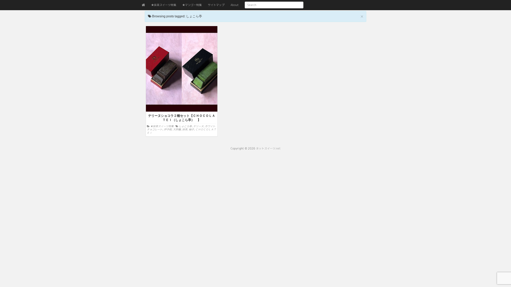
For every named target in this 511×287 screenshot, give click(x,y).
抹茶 (184, 129)
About (235, 5)
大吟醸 (177, 129)
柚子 (191, 129)
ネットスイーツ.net (268, 148)
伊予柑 (168, 129)
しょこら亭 (185, 126)
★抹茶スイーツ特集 (163, 5)
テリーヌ (198, 126)
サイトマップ (216, 5)
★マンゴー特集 (192, 5)
